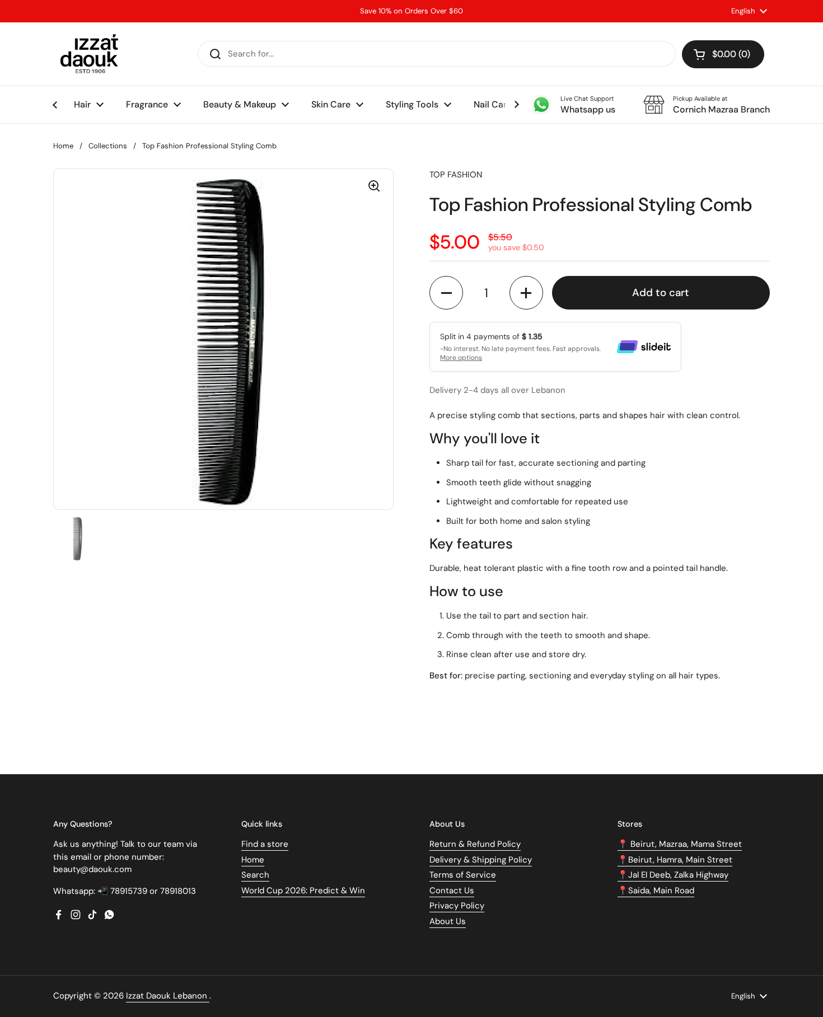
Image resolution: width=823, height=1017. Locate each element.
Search (255, 874)
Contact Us (451, 890)
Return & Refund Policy (475, 844)
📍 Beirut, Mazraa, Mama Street (680, 844)
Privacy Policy (456, 905)
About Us (447, 921)
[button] (723, 54)
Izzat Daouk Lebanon (167, 995)
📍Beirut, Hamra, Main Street (675, 859)
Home (63, 146)
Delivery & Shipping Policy (480, 859)
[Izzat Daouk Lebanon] (91, 54)
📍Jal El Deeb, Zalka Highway (673, 874)
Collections (107, 146)
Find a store (264, 844)
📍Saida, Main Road (656, 890)
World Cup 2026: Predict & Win (303, 890)
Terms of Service (462, 874)
